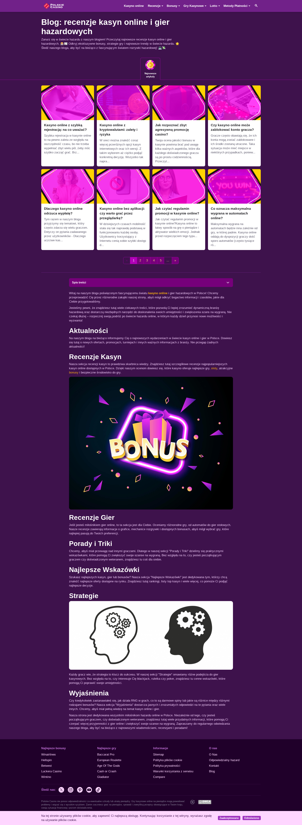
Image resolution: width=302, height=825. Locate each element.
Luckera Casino (51, 771)
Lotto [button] (213, 6)
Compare (159, 777)
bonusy (73, 372)
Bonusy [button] (172, 6)
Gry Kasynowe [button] (194, 6)
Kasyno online (134, 6)
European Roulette (109, 760)
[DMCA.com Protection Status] (204, 801)
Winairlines (48, 754)
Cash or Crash (106, 771)
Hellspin (46, 760)
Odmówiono (251, 818)
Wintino (46, 777)
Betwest (46, 765)
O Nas (213, 754)
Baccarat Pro (105, 754)
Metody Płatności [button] (235, 6)
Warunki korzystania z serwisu (173, 771)
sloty (214, 368)
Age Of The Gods (108, 765)
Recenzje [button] (154, 6)
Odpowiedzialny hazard (224, 760)
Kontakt (214, 765)
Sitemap (158, 754)
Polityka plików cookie (167, 760)
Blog (212, 771)
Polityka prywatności (166, 765)
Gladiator (103, 777)
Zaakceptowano (229, 818)
